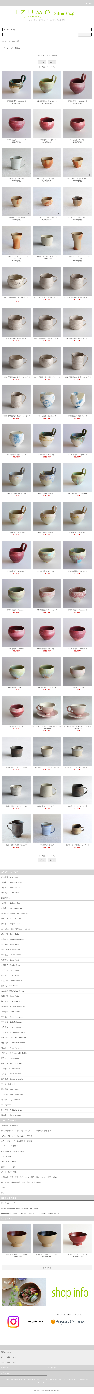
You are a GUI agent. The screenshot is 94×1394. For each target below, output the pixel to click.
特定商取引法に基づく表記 (53, 1379)
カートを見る (52, 1368)
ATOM (54, 1382)
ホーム (4, 41)
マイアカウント (6, 1368)
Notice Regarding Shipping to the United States (19, 1208)
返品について (40, 1379)
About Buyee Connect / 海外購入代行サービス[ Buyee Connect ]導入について (31, 1213)
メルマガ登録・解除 (82, 1379)
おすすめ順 (41, 56)
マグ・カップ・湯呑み (14, 41)
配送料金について (8, 1203)
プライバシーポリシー (69, 1379)
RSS (50, 1382)
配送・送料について (29, 1379)
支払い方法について (16, 1379)
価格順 (49, 56)
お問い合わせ (5, 1373)
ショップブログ (42, 1382)
